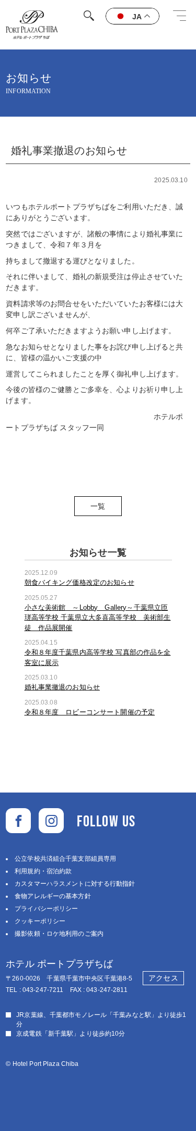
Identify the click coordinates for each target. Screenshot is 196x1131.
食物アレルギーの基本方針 (52, 896)
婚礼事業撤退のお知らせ (62, 687)
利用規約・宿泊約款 (43, 871)
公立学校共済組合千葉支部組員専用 (65, 858)
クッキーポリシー (40, 921)
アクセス (163, 978)
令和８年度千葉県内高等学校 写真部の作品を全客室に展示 (98, 657)
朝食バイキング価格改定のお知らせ (79, 582)
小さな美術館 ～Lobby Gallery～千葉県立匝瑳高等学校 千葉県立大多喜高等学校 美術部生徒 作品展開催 (98, 618)
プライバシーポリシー (46, 908)
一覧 (97, 506)
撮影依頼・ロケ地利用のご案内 (59, 933)
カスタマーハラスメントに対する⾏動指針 (75, 883)
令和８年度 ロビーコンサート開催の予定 (90, 712)
